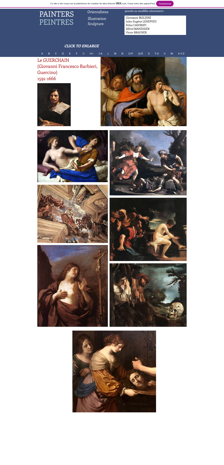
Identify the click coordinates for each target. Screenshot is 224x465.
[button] (144, 91)
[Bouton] (137, 28)
